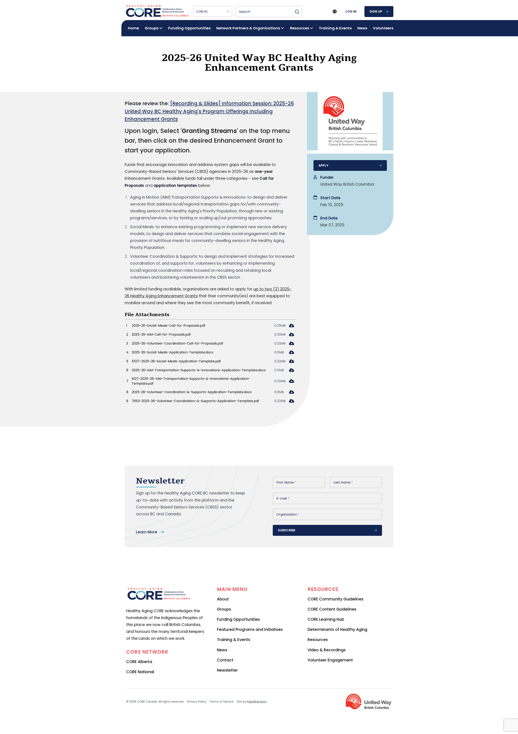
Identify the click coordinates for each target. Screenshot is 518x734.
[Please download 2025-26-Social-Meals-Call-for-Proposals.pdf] (291, 326)
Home (133, 28)
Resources (318, 639)
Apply (323, 165)
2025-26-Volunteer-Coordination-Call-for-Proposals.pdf (177, 343)
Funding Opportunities (189, 28)
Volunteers (383, 28)
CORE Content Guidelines (332, 609)
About (223, 599)
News (362, 28)
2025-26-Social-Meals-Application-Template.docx (172, 352)
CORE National (140, 672)
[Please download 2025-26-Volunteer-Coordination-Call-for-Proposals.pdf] (291, 343)
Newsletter (227, 670)
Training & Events (335, 28)
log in (351, 11)
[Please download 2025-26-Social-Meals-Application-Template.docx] (291, 352)
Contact (225, 660)
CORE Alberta (139, 661)
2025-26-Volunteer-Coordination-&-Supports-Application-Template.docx (192, 392)
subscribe (286, 530)
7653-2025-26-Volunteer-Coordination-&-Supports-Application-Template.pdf (195, 401)
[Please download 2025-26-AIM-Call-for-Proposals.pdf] (291, 335)
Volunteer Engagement (330, 660)
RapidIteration (257, 702)
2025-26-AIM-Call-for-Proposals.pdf (161, 334)
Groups (224, 609)
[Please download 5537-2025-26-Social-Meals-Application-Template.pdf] (291, 361)
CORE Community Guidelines (335, 599)
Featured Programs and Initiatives (250, 629)
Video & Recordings (327, 650)
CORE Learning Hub (326, 619)
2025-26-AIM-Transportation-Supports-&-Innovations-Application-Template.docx (199, 370)
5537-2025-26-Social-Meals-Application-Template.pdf (176, 361)
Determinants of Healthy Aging (337, 629)
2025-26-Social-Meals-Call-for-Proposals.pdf (168, 325)
